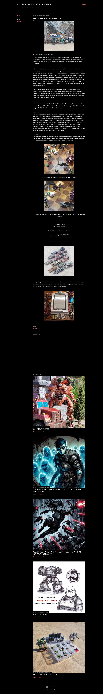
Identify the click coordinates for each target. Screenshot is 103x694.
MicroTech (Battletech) (45, 674)
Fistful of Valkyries (36, 4)
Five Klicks (19, 21)
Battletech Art (40, 614)
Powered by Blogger (52, 686)
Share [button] (18, 15)
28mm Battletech (41, 429)
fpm (55, 689)
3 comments (39, 677)
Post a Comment (40, 431)
